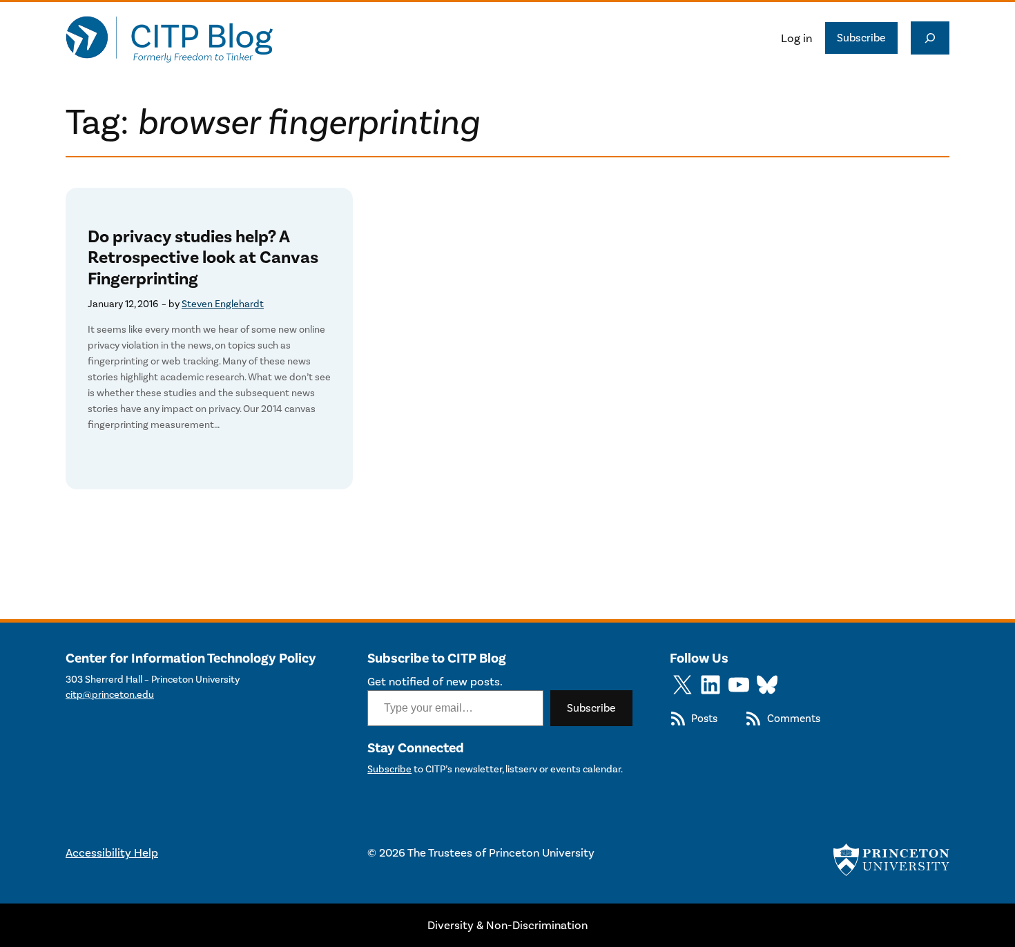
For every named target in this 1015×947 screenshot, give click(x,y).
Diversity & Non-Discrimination (507, 925)
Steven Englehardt (223, 304)
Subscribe (861, 37)
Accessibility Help (112, 852)
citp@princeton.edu (110, 695)
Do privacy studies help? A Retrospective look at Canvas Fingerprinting (203, 258)
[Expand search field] (930, 38)
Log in (796, 38)
